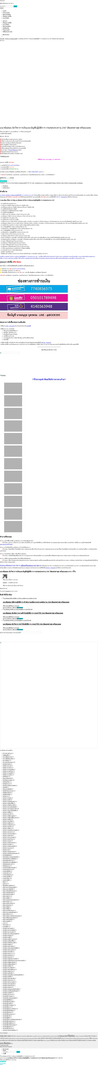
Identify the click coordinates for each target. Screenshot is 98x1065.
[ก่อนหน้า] (0, 1064)
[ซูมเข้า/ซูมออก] (0, 1063)
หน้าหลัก (2, 38)
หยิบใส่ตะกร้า (3, 181)
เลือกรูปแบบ (3, 1061)
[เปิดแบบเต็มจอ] (2, 1063)
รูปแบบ (2, 177)
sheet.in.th (2, 0)
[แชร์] (3, 1063)
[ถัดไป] (2, 1064)
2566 (1, 1036)
